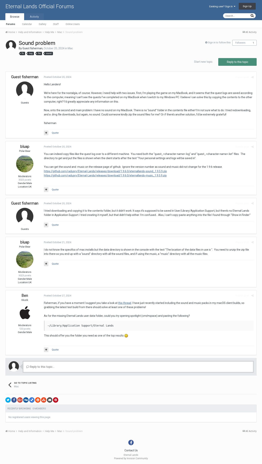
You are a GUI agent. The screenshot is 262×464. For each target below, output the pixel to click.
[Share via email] (49, 400)
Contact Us (131, 450)
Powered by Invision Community (131, 458)
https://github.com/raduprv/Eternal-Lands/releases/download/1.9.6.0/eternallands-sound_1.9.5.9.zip (105, 171)
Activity (34, 16)
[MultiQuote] (46, 133)
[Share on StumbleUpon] (43, 400)
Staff (56, 24)
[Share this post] (252, 77)
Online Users (73, 24)
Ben (24, 295)
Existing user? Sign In (221, 6)
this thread (124, 302)
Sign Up (247, 6)
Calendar (27, 24)
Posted (57, 77)
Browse (14, 16)
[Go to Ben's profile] (24, 312)
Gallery (42, 24)
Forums (10, 24)
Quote (55, 132)
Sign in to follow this (219, 42)
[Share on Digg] (26, 400)
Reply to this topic (237, 61)
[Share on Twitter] (8, 400)
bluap (24, 146)
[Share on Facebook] (14, 400)
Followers (240, 42)
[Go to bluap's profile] (24, 163)
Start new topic (203, 61)
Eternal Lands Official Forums (39, 6)
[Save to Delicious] (32, 400)
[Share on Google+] (20, 400)
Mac (70, 48)
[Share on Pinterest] (55, 400)
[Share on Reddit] (37, 400)
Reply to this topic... (41, 367)
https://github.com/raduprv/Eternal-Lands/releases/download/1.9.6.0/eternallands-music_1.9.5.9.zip (105, 175)
